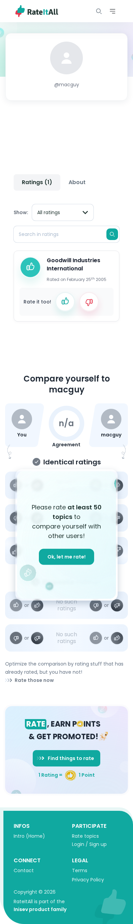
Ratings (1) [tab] (37, 182)
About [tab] (77, 182)
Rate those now (34, 680)
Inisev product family (40, 909)
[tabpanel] (66, 260)
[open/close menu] (99, 11)
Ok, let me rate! (66, 556)
